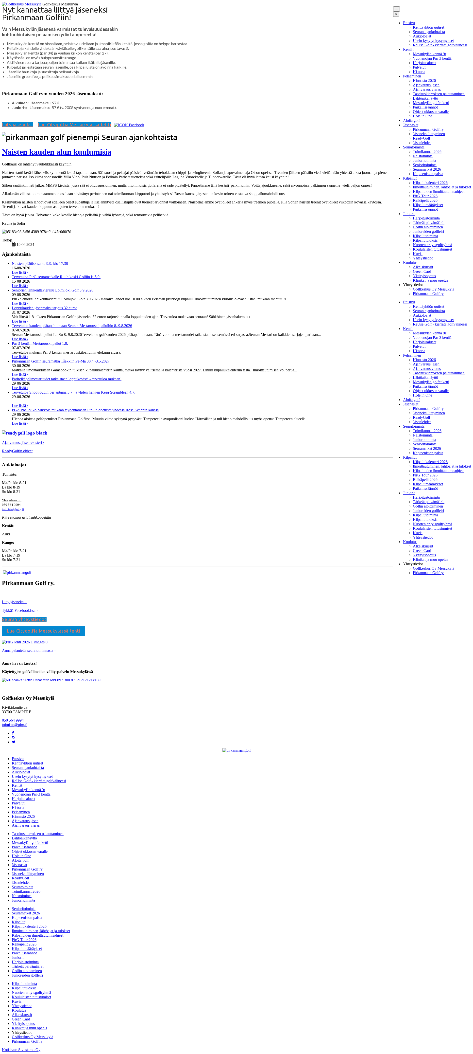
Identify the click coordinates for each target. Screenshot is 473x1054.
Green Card (422, 271)
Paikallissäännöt (425, 107)
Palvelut (419, 67)
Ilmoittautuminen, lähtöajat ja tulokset (442, 187)
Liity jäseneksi (17, 124)
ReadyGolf (421, 138)
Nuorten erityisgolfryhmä (432, 245)
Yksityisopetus (424, 276)
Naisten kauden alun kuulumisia (56, 151)
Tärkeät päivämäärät (428, 222)
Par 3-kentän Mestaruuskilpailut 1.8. (40, 343)
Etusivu (409, 23)
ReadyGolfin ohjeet (17, 451)
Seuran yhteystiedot (24, 619)
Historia (419, 72)
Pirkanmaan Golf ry (428, 129)
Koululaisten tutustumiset (432, 249)
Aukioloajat (422, 36)
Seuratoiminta (413, 147)
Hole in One (422, 116)
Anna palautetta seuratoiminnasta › (28, 650)
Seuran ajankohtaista (429, 32)
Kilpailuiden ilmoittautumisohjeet (438, 191)
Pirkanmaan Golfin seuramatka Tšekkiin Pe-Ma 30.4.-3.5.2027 (61, 361)
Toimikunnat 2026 (427, 151)
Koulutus (410, 262)
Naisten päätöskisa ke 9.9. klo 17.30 (40, 263)
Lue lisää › (20, 272)
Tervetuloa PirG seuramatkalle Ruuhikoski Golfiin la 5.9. (56, 277)
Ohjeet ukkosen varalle (431, 111)
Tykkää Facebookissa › (20, 610)
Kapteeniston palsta (428, 174)
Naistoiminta (423, 156)
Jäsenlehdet (422, 143)
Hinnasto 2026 (424, 80)
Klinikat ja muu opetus (430, 280)
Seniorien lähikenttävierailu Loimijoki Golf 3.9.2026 (52, 290)
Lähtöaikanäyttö (425, 98)
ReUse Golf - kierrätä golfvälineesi (440, 45)
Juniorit (409, 214)
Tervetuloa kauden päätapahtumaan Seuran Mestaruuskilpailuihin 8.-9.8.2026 (72, 326)
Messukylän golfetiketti (431, 103)
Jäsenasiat (410, 125)
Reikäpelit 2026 (425, 200)
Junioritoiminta (424, 160)
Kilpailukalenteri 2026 (430, 183)
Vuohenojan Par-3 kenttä (432, 58)
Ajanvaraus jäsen (426, 85)
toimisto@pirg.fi (13, 509)
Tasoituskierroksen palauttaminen (439, 94)
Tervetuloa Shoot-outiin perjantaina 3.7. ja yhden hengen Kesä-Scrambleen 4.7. (73, 392)
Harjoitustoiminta (426, 218)
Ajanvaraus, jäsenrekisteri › (23, 442)
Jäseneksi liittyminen (429, 134)
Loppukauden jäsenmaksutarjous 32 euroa (44, 308)
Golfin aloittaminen (428, 227)
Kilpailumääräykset (428, 205)
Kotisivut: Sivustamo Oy (21, 1050)
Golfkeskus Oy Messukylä (433, 289)
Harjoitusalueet (424, 63)
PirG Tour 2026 (425, 196)
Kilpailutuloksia (425, 240)
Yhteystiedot (423, 258)
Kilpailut (410, 178)
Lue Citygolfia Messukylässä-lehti (74, 124)
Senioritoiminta (425, 165)
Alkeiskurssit (423, 267)
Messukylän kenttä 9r (429, 54)
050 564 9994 (13, 720)
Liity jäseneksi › (14, 602)
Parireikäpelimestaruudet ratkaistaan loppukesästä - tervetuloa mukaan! (66, 379)
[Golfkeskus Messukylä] (21, 4)
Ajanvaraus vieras (427, 89)
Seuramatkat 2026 (427, 169)
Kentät (408, 49)
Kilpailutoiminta (425, 236)
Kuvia (417, 254)
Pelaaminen (412, 76)
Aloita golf (411, 120)
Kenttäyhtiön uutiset (428, 27)
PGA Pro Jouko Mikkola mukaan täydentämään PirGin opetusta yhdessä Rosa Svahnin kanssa (85, 410)
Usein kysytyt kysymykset (433, 40)
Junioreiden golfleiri (428, 231)
